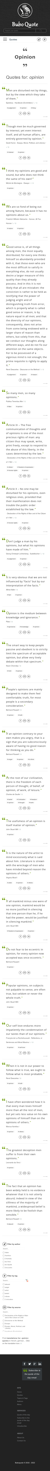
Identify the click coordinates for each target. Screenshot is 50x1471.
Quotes (13, 39)
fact (9, 595)
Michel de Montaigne (14, 183)
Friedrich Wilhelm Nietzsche (16, 219)
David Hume (11, 143)
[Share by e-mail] (25, 113)
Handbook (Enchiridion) (24, 103)
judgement (12, 108)
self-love (22, 1047)
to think (31, 759)
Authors (20, 1401)
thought (21, 802)
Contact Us (21, 1441)
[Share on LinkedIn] (29, 113)
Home (19, 1392)
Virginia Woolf (11, 877)
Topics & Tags (22, 1398)
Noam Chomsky (12, 666)
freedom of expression (26, 467)
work (31, 802)
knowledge (24, 627)
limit (9, 671)
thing (34, 108)
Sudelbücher (35, 553)
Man (9, 406)
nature (10, 228)
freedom (34, 799)
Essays (26, 183)
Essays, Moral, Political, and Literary (31, 143)
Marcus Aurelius (12, 1126)
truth (20, 715)
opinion (23, 108)
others (31, 883)
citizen (10, 467)
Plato (8, 621)
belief (10, 799)
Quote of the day (23, 1415)
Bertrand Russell (12, 710)
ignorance (11, 627)
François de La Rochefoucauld (18, 1038)
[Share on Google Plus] (35, 1364)
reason (34, 375)
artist (10, 883)
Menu (19, 1404)
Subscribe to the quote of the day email (32, 1374)
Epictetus (9, 103)
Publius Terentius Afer (14, 401)
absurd (10, 1224)
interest (10, 152)
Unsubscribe (22, 1426)
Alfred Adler (10, 589)
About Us (20, 1437)
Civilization (21, 799)
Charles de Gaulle (13, 794)
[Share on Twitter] (29, 1364)
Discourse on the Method (29, 369)
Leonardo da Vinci (13, 1162)
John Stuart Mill (12, 829)
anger (10, 759)
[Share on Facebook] (21, 113)
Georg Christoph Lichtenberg (17, 553)
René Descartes (12, 369)
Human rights (12, 470)
